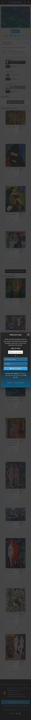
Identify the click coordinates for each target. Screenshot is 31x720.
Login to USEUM (16, 368)
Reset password (19, 382)
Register (9, 382)
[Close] (28, 334)
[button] (15, 352)
